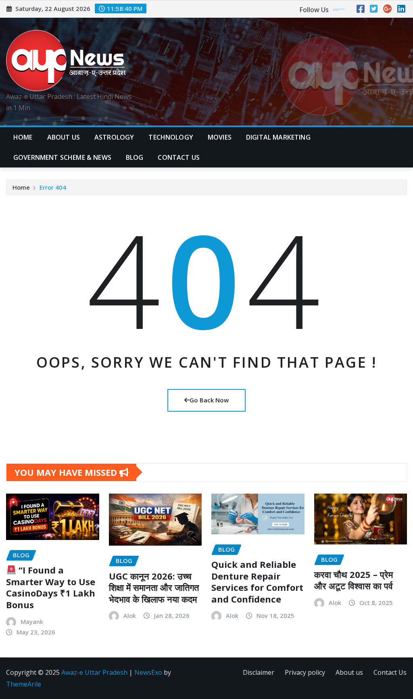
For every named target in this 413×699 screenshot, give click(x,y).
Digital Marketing (278, 137)
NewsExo (148, 672)
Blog (135, 157)
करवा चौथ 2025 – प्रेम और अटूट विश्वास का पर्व (353, 580)
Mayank (32, 621)
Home (23, 137)
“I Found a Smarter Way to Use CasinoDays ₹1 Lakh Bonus (50, 587)
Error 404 (53, 187)
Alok (129, 615)
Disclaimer (258, 672)
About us (349, 672)
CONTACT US (179, 157)
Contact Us (390, 672)
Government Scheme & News (62, 157)
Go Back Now (209, 400)
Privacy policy (305, 672)
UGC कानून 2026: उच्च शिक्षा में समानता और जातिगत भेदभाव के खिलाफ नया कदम (154, 587)
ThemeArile (23, 684)
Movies (220, 137)
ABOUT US (63, 137)
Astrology (114, 137)
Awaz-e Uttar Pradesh (94, 672)
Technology (170, 137)
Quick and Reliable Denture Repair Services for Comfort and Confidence (257, 581)
